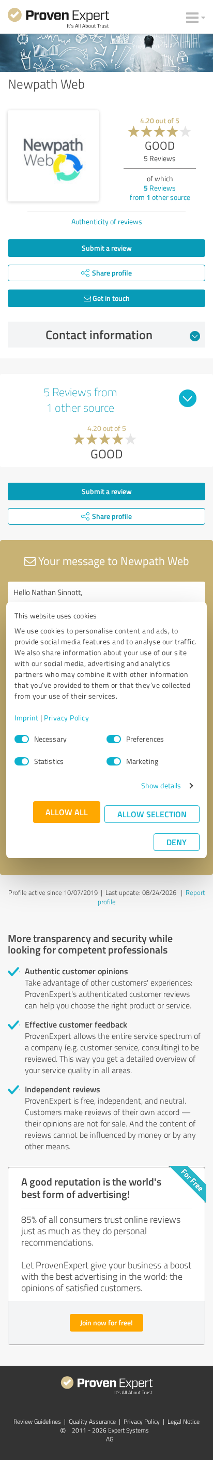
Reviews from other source (160, 192)
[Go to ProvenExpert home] (58, 20)
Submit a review (107, 248)
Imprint (26, 717)
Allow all (66, 812)
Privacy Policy (66, 717)
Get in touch (110, 298)
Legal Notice (184, 1421)
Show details (161, 785)
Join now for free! (106, 1322)
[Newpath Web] (53, 155)
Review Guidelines (37, 1421)
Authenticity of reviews (106, 221)
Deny (176, 842)
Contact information (99, 334)
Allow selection (152, 814)
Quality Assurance (92, 1421)
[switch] (113, 739)
